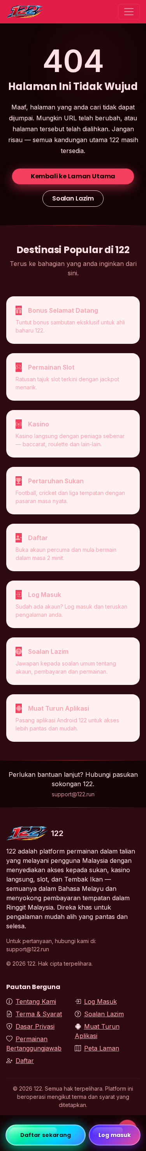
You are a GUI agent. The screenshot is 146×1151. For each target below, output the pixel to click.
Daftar (25, 1061)
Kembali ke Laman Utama (73, 176)
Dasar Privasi (35, 1026)
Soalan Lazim (73, 198)
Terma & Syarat (39, 1014)
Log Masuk (100, 1001)
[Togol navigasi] (129, 11)
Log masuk (115, 1135)
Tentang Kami (36, 1001)
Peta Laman (101, 1048)
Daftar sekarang (45, 1135)
